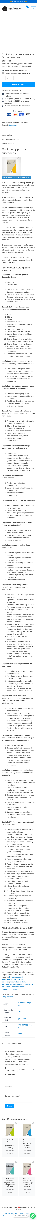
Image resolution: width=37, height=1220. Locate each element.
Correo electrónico (12, 1096)
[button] (33, 1216)
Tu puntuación (10, 1069)
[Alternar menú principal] (33, 8)
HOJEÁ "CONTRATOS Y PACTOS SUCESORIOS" (16, 177)
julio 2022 (22, 1019)
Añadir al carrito (18, 84)
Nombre (8, 1087)
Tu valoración (11, 1074)
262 (19, 1011)
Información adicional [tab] (11, 139)
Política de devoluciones (10, 1216)
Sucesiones (13, 125)
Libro (20, 1034)
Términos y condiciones (25, 1213)
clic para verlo (7, 997)
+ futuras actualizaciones (17, 73)
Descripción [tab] (7, 135)
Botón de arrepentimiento (26, 1216)
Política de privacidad (10, 1213)
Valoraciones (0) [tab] (8, 143)
